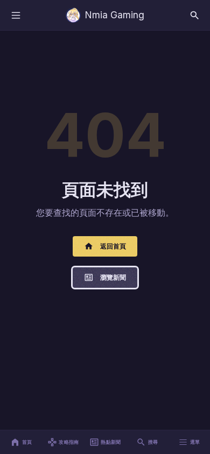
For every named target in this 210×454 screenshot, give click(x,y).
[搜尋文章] (194, 15)
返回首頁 (113, 246)
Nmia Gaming (114, 14)
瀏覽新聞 (113, 277)
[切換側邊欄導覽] (15, 15)
